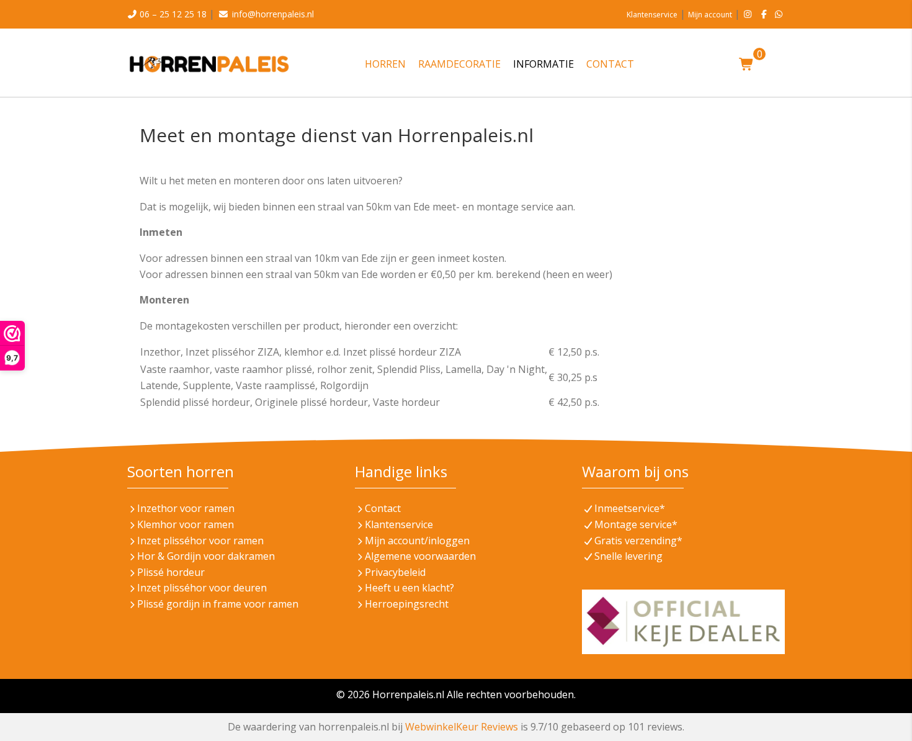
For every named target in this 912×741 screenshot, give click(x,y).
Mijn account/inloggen (417, 540)
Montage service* (635, 524)
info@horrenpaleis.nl (273, 14)
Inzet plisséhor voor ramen (200, 540)
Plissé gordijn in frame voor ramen (217, 604)
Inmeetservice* (629, 508)
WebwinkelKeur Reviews (461, 727)
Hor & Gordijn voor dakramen (206, 556)
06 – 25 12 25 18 (173, 14)
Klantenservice (652, 14)
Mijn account (710, 14)
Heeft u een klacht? (409, 588)
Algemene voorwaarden (420, 556)
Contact (383, 508)
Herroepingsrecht (407, 604)
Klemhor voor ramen (185, 524)
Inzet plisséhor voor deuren (202, 588)
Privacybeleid (395, 572)
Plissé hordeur (171, 572)
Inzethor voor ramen (186, 508)
